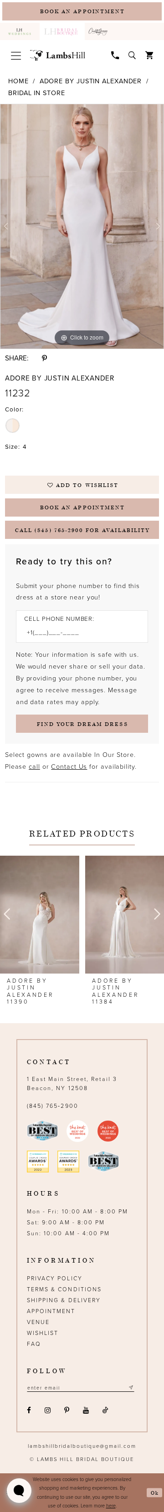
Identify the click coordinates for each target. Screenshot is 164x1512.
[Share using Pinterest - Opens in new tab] (44, 358)
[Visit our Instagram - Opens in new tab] (48, 1410)
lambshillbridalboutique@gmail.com (82, 1446)
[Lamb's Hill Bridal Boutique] (57, 55)
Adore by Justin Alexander (91, 81)
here (111, 1506)
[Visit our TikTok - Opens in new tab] (105, 1410)
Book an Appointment (82, 507)
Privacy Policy (54, 1278)
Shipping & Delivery (64, 1300)
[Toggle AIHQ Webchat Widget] (19, 1490)
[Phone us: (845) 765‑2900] (115, 55)
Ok (155, 1492)
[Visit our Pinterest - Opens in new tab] (67, 1410)
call (34, 767)
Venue (38, 1322)
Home (18, 81)
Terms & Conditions (64, 1289)
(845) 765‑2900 (52, 1106)
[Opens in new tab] (99, 32)
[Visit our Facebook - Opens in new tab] (29, 1410)
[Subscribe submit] (130, 1388)
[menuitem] (20, 32)
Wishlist (43, 1333)
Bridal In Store (36, 93)
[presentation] (39, 914)
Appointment (51, 1311)
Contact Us (69, 767)
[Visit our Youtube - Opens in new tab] (86, 1410)
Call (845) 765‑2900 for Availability (82, 530)
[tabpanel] (82, 226)
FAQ (34, 1344)
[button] (16, 55)
